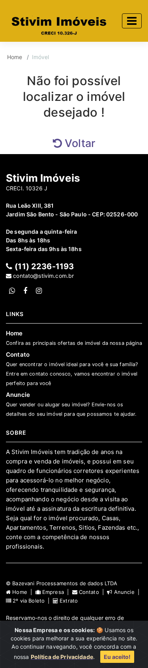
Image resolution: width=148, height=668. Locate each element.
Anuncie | (126, 592)
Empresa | (56, 592)
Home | (23, 592)
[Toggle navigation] (132, 20)
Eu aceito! (117, 656)
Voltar (78, 143)
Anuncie (71, 404)
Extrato (68, 600)
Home (14, 57)
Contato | (92, 592)
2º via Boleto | (32, 600)
